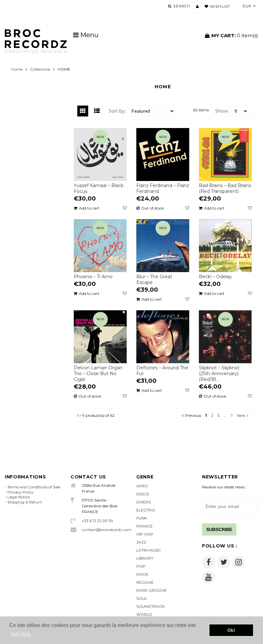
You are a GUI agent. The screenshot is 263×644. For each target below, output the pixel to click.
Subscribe (219, 529)
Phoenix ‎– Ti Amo (93, 276)
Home (16, 69)
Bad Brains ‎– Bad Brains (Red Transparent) (225, 188)
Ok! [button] (231, 630)
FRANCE (144, 526)
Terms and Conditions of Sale (33, 487)
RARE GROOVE (151, 590)
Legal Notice (18, 496)
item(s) (234, 35)
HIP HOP (144, 534)
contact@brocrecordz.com (104, 529)
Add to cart (89, 208)
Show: (222, 111)
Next (241, 415)
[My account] (197, 6)
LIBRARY (144, 558)
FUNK (141, 518)
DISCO (142, 494)
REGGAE (145, 582)
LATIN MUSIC (148, 550)
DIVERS (143, 502)
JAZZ (141, 542)
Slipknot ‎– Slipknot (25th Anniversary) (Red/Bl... (219, 373)
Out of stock (152, 208)
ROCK (142, 574)
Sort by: (117, 111)
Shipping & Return (24, 502)
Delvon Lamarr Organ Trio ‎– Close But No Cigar (98, 373)
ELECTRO (145, 510)
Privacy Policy (20, 492)
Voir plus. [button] (20, 634)
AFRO (142, 486)
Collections (40, 69)
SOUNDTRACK (150, 606)
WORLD (144, 614)
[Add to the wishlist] (125, 208)
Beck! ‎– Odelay (215, 276)
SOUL (141, 598)
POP (141, 566)
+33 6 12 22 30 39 (97, 520)
